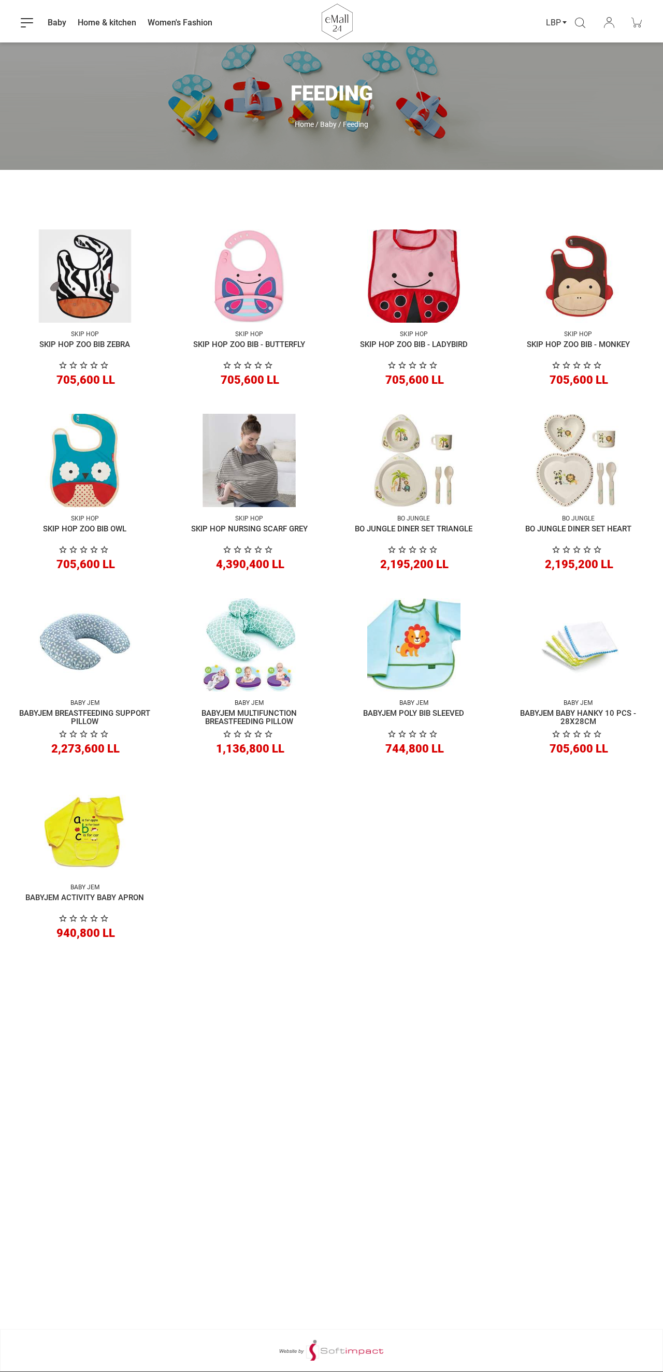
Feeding (355, 124)
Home (304, 124)
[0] (85, 365)
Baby (328, 124)
